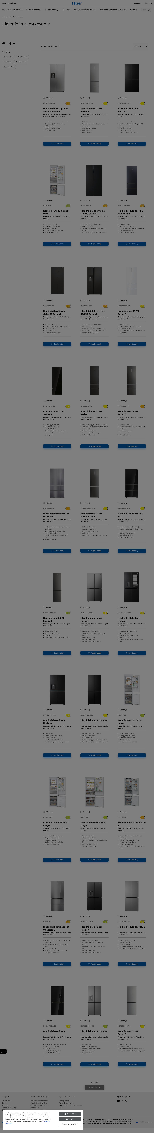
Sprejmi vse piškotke (69, 1114)
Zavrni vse (69, 1119)
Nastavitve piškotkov (69, 1124)
